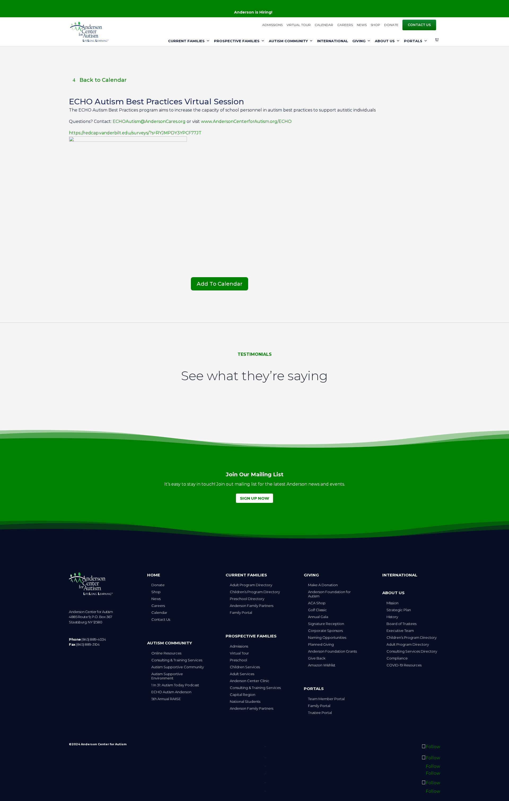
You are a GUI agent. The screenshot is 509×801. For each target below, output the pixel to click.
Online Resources (166, 653)
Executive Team (400, 630)
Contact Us (419, 25)
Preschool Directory (247, 599)
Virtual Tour (299, 25)
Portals (413, 41)
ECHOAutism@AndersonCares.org (149, 121)
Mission (392, 603)
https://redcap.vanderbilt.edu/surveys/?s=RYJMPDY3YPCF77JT (135, 132)
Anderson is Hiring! (253, 12)
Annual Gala (318, 617)
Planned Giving (321, 644)
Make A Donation (323, 585)
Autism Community (288, 41)
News (362, 25)
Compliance (397, 658)
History (392, 617)
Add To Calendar (219, 284)
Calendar (324, 25)
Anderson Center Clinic (249, 681)
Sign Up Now (254, 498)
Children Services (245, 667)
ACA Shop (317, 603)
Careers (345, 25)
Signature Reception (326, 624)
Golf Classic (317, 610)
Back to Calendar (103, 80)
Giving (359, 41)
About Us (385, 41)
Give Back (316, 658)
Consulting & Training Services (176, 660)
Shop (375, 25)
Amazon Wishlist (321, 665)
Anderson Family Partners (251, 605)
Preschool (238, 660)
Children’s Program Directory (255, 592)
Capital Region (242, 694)
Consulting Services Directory (412, 651)
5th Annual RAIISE (166, 699)
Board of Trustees (401, 624)
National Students (245, 701)
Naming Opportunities (327, 637)
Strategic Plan (399, 610)
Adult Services (242, 674)
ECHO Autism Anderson (171, 692)
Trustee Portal (320, 712)
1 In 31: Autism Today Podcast (175, 685)
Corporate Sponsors (325, 630)
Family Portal (241, 612)
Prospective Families (237, 41)
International (332, 41)
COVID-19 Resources (404, 665)
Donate (391, 25)
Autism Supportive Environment (167, 676)
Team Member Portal (326, 699)
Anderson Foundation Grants (332, 651)
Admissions (272, 25)
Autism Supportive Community (177, 667)
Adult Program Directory (251, 585)
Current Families (186, 41)
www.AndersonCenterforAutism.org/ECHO (246, 121)
